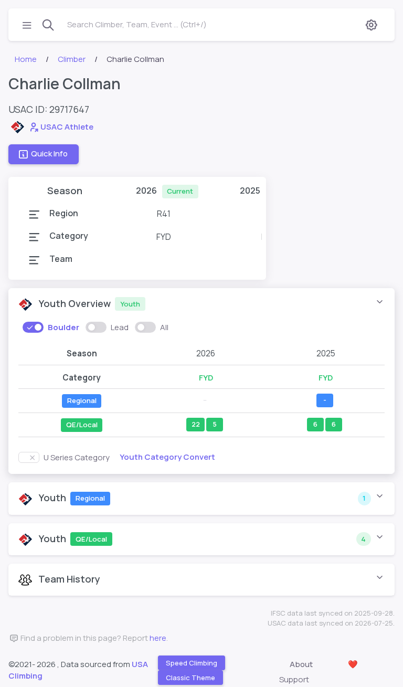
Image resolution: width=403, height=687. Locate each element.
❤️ (353, 664)
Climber (72, 59)
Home (26, 59)
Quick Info (49, 153)
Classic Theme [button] (190, 677)
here (158, 637)
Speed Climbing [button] (191, 663)
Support (294, 679)
